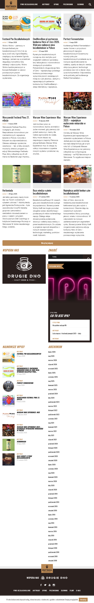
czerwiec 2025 (53, 377)
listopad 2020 (52, 447)
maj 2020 (51, 473)
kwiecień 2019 (52, 527)
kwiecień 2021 (52, 427)
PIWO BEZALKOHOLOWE (29, 4)
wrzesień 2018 (52, 556)
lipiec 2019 (51, 514)
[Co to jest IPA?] (70, 290)
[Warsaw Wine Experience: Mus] (47, 101)
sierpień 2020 (52, 460)
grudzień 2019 (52, 493)
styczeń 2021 (52, 439)
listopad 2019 (52, 498)
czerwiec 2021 (52, 418)
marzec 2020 (52, 481)
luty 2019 (51, 535)
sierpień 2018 (52, 560)
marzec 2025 (52, 389)
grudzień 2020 (53, 443)
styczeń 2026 (52, 364)
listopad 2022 (52, 410)
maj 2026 (51, 356)
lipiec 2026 (51, 351)
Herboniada (7, 190)
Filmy (72, 590)
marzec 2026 (52, 360)
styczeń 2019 (52, 539)
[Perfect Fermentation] (78, 22)
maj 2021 (51, 422)
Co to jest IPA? (59, 315)
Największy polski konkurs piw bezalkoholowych (77, 192)
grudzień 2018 (52, 543)
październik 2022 (53, 414)
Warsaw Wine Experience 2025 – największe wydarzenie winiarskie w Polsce (75, 122)
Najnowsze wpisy (13, 346)
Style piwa (53, 313)
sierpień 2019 (52, 510)
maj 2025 (51, 381)
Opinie (56, 4)
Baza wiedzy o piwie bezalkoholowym (42, 192)
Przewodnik (68, 4)
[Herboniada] (16, 174)
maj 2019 (51, 523)
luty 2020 (51, 485)
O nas (78, 590)
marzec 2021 (52, 431)
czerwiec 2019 (52, 518)
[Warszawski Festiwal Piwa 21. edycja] (16, 101)
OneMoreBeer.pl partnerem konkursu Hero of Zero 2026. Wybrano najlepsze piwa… (28, 370)
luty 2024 (51, 397)
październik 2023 (53, 402)
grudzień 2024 (53, 393)
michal (4, 42)
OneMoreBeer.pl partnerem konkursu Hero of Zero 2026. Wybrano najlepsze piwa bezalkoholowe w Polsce (46, 43)
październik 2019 (53, 502)
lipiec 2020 (51, 464)
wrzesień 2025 (53, 368)
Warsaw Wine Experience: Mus (47, 117)
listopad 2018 (52, 548)
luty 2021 (51, 435)
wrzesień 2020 (53, 456)
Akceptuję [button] (83, 599)
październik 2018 (53, 552)
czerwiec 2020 (53, 468)
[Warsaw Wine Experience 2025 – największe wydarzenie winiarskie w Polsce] (78, 101)
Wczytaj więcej (47, 243)
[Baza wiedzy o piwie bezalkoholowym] (47, 174)
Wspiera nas (33, 577)
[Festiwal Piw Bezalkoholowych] (16, 22)
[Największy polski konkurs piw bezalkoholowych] (78, 174)
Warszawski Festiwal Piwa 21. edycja (15, 119)
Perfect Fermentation (74, 39)
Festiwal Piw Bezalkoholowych (16, 39)
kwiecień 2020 (52, 477)
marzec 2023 (52, 406)
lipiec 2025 (51, 372)
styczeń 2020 (52, 489)
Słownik (80, 4)
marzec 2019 (52, 531)
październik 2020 (53, 452)
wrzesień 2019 (52, 506)
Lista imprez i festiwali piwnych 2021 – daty (67, 333)
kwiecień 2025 (52, 385)
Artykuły (45, 4)
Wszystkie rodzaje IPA (59, 325)
